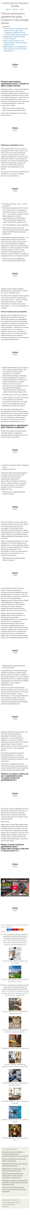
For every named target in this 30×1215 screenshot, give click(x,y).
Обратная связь (5, 1206)
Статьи (21, 9)
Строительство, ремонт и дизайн (14, 4)
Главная (8, 9)
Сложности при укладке (11, 924)
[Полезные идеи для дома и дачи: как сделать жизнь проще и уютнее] (15, 977)
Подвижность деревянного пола (15, 33)
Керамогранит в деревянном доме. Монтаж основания (14, 38)
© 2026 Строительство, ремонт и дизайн (10, 1199)
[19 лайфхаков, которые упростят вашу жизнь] (15, 1046)
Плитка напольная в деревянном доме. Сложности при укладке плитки (16, 29)
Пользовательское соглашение (13, 1202)
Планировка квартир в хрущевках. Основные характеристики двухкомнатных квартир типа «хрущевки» (15, 1154)
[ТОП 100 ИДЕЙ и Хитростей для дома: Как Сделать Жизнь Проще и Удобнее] (15, 1028)
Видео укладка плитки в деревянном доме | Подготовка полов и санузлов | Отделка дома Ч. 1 (15, 49)
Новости (15, 9)
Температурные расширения (22, 924)
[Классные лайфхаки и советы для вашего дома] (15, 1136)
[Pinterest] (15, 930)
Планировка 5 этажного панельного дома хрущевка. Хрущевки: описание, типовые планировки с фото (15, 1182)
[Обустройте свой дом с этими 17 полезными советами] (15, 1099)
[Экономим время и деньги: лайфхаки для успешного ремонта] (15, 1081)
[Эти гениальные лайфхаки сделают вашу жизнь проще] (15, 959)
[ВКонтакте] (9, 930)
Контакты (4, 1202)
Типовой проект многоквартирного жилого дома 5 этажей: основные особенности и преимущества (13, 1175)
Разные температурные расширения (16, 35)
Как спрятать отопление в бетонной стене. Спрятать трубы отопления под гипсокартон (14, 1189)
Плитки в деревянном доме (6, 926)
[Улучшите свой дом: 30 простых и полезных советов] (15, 1117)
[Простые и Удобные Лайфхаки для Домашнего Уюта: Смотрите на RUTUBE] (15, 1062)
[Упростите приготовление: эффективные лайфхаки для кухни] (15, 1009)
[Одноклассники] (21, 930)
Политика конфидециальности (8, 1204)
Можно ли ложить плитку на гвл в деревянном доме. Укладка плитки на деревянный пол (15, 43)
